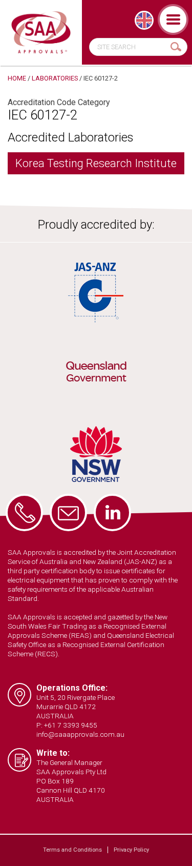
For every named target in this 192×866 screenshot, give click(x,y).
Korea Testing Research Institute (96, 163)
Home (17, 78)
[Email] (68, 512)
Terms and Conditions (72, 850)
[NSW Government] (96, 454)
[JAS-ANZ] (96, 292)
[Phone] (24, 512)
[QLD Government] (96, 373)
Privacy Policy (131, 850)
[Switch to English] (144, 20)
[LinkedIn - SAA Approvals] (112, 512)
